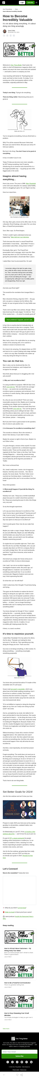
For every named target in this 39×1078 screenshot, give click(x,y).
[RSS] (31, 1062)
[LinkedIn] (12, 1062)
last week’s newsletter (18, 689)
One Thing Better (7, 9)
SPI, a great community (17, 838)
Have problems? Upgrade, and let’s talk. (19, 319)
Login (22, 2)
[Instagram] (27, 1062)
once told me (11, 387)
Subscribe (30, 2)
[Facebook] (22, 1062)
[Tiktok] (17, 1062)
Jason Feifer (11, 30)
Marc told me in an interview (20, 237)
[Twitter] (8, 1062)
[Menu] (36, 2)
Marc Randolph (31, 183)
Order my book (9, 912)
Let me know (22, 908)
